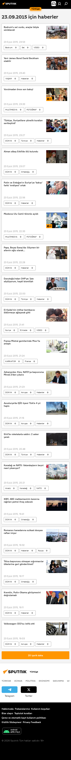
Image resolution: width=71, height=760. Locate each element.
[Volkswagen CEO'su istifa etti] (56, 628)
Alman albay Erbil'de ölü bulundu (21, 151)
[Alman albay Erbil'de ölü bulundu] (56, 156)
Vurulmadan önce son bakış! (18, 89)
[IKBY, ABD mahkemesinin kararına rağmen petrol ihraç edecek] (56, 504)
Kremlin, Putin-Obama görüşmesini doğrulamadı (22, 594)
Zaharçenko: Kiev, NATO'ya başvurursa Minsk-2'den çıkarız (24, 373)
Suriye (8, 330)
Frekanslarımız (22, 708)
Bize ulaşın (7, 713)
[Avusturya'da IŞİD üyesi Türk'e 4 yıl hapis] (56, 408)
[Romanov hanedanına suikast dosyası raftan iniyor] (56, 535)
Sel (23, 47)
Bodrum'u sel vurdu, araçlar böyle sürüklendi (21, 28)
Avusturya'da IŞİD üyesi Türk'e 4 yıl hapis (22, 404)
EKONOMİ (44, 680)
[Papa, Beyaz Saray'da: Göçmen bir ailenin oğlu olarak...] (56, 252)
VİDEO (36, 47)
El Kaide (23, 330)
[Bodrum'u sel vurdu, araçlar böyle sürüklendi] (56, 32)
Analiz (8, 488)
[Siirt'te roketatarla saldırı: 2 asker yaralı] (56, 439)
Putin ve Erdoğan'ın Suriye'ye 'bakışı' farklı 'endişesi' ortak (23, 184)
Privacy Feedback (32, 722)
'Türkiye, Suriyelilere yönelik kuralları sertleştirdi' (23, 122)
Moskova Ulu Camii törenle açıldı (21, 213)
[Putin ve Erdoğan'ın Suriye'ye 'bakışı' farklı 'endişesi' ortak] (56, 187)
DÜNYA (8, 140)
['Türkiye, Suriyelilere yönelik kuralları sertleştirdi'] (56, 125)
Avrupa (24, 392)
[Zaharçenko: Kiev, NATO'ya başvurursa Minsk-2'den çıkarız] (56, 377)
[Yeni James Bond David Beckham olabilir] (56, 63)
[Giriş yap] (59, 3)
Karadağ (23, 488)
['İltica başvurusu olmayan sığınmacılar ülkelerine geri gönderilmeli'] (56, 566)
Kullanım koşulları (40, 708)
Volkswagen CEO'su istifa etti (19, 623)
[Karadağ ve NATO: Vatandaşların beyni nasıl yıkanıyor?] (56, 472)
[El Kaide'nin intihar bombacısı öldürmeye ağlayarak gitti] (56, 315)
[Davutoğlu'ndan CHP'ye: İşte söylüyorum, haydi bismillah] (56, 283)
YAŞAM (8, 78)
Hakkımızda (8, 708)
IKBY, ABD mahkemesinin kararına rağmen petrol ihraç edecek (21, 500)
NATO (39, 488)
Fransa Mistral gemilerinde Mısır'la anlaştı (22, 342)
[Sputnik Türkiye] (10, 4)
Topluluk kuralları (23, 713)
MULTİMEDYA (11, 109)
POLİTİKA (31, 680)
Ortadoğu (25, 172)
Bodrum (9, 47)
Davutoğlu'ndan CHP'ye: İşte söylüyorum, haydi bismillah (19, 280)
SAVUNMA (58, 680)
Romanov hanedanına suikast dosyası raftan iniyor (23, 532)
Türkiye (24, 140)
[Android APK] (11, 731)
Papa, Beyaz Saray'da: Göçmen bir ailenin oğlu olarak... (21, 249)
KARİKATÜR (10, 361)
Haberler (25, 78)
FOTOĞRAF (31, 109)
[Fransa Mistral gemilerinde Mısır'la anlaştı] (56, 346)
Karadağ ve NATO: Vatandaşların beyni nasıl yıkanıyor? (24, 467)
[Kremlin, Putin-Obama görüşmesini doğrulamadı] (56, 597)
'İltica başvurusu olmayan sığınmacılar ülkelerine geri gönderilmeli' (24, 563)
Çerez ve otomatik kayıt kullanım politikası (24, 717)
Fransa (28, 361)
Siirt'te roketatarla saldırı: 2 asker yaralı (21, 435)
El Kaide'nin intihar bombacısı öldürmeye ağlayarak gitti (19, 311)
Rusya (40, 550)
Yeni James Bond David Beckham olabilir (21, 59)
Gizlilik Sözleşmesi (11, 722)
